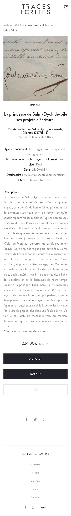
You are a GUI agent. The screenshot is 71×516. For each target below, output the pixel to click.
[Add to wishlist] (35, 389)
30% (17, 24)
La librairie (35, 464)
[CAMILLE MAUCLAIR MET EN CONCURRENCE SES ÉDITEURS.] (59, 25)
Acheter (35, 358)
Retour (35, 374)
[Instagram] (33, 507)
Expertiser (36, 481)
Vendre (35, 473)
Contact (35, 497)
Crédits (42, 507)
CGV (35, 489)
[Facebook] (25, 507)
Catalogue (7, 24)
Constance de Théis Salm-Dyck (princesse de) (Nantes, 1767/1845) (35, 130)
